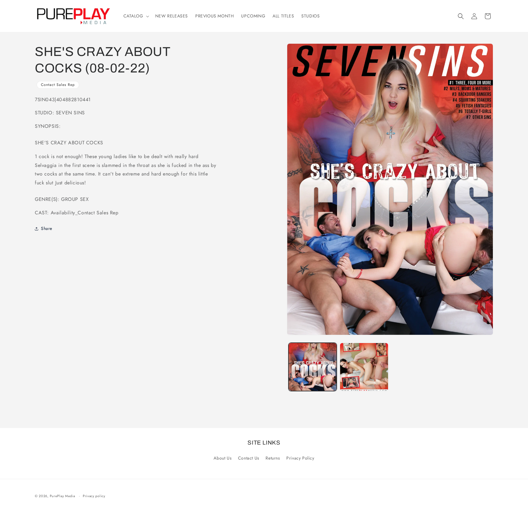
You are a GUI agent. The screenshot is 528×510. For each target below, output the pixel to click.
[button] (136, 15)
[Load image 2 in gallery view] (364, 367)
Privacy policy (94, 495)
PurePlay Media (62, 495)
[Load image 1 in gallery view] (312, 367)
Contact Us (248, 458)
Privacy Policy (300, 458)
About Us (223, 458)
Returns (273, 458)
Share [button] (46, 229)
